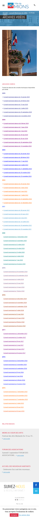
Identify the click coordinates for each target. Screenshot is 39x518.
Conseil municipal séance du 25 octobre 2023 (17, 172)
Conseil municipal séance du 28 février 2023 (16, 157)
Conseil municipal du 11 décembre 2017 (15, 333)
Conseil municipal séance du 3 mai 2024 (15, 131)
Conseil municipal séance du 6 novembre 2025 (17, 116)
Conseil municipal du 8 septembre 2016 (15, 368)
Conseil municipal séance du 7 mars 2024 (16, 127)
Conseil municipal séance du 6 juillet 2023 (16, 165)
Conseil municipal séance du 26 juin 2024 (16, 138)
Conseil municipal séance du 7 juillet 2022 (16, 195)
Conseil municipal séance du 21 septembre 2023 (18, 169)
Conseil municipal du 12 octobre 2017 (14, 337)
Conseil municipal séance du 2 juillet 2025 (16, 108)
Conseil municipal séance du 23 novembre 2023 (18, 176)
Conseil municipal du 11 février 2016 (14, 380)
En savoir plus (24, 515)
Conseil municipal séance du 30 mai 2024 (16, 135)
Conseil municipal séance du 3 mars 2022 (16, 187)
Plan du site (19, 504)
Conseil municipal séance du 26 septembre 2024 (18, 142)
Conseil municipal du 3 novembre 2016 (15, 364)
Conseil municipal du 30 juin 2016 (13, 372)
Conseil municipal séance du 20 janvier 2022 (17, 184)
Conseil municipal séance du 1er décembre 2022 (18, 203)
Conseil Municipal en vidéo (18, 13)
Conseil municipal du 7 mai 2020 (13, 260)
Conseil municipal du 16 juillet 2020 (14, 248)
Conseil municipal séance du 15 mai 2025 (16, 104)
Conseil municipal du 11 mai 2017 (13, 345)
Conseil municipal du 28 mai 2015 (13, 407)
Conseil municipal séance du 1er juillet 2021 (16, 221)
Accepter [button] (14, 515)
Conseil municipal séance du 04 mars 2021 (16, 214)
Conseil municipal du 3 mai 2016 (13, 376)
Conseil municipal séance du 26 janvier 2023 (17, 153)
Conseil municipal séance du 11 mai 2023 (16, 161)
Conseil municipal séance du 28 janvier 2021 (17, 210)
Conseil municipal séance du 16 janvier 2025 (17, 97)
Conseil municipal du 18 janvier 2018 (14, 326)
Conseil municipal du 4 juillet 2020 (13, 256)
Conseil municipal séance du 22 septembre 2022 (18, 199)
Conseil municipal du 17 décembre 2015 (15, 391)
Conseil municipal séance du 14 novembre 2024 (18, 146)
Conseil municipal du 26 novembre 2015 (15, 395)
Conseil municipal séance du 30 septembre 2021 (17, 225)
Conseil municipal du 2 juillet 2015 (13, 403)
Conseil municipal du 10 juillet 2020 (14, 252)
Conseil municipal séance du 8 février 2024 (16, 123)
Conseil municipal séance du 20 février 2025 (16, 101)
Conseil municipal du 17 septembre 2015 (15, 399)
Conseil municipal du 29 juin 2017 (13, 341)
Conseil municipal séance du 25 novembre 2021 (17, 229)
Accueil (5, 13)
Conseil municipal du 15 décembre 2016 (15, 360)
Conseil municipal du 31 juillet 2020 (14, 244)
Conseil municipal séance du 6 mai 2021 (15, 218)
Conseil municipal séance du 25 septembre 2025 (18, 112)
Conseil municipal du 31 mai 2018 (13, 314)
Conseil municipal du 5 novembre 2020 (15, 240)
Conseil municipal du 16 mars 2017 (13, 349)
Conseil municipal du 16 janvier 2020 (14, 264)
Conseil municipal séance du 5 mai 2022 (15, 191)
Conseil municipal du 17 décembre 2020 (15, 237)
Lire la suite (6, 439)
